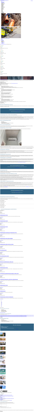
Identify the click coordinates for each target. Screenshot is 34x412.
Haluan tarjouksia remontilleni (2, 312)
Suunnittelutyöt (2, 12)
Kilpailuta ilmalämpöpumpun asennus (14, 83)
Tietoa (1, 1)
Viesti (0, 406)
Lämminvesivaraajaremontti (2, 364)
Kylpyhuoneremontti (3, 3)
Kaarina (10, 315)
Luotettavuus (5, 398)
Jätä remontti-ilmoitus (17, 191)
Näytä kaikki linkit (1, 399)
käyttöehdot (11, 400)
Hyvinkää (1, 315)
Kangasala (12, 315)
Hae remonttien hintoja (2, 314)
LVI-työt (2, 7)
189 (1, 302)
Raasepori (16, 315)
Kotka (17, 315)
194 (1, 304)
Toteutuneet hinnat (8, 79)
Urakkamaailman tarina (2, 398)
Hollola (23, 315)
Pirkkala (9, 315)
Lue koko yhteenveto (2, 102)
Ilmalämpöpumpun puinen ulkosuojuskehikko (6, 238)
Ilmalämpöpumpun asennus (4, 226)
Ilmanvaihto (2, 8)
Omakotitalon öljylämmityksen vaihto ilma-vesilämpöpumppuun (9, 279)
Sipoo (7, 315)
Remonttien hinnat (2, 2)
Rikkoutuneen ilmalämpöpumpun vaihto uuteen (6, 261)
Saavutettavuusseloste (12, 398)
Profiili (1, 39)
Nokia (6, 315)
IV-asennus (1, 389)
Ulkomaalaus (2, 5)
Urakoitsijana (3, 42)
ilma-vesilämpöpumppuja (6, 186)
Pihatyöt (2, 9)
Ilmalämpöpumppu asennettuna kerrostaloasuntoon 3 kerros (8, 232)
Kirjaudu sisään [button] (2, 40)
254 (1, 305)
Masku (24, 315)
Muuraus (2, 10)
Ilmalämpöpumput (2, 4)
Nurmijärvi (5, 315)
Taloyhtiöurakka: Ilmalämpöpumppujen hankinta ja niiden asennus (9, 273)
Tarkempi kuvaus (1, 240)
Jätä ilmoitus (32, 0)
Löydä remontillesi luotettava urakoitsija (3, 79)
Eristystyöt (2, 11)
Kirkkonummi (14, 315)
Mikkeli (21, 315)
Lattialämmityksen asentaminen (2, 368)
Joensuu (19, 315)
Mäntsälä (26, 315)
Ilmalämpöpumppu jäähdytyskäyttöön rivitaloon (6, 244)
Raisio (20, 315)
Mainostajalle (1, 397)
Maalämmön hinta (1, 350)
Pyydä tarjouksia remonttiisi (17, 167)
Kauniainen (3, 315)
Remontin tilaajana (2, 41)
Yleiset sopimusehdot (8, 398)
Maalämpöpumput (27, 186)
